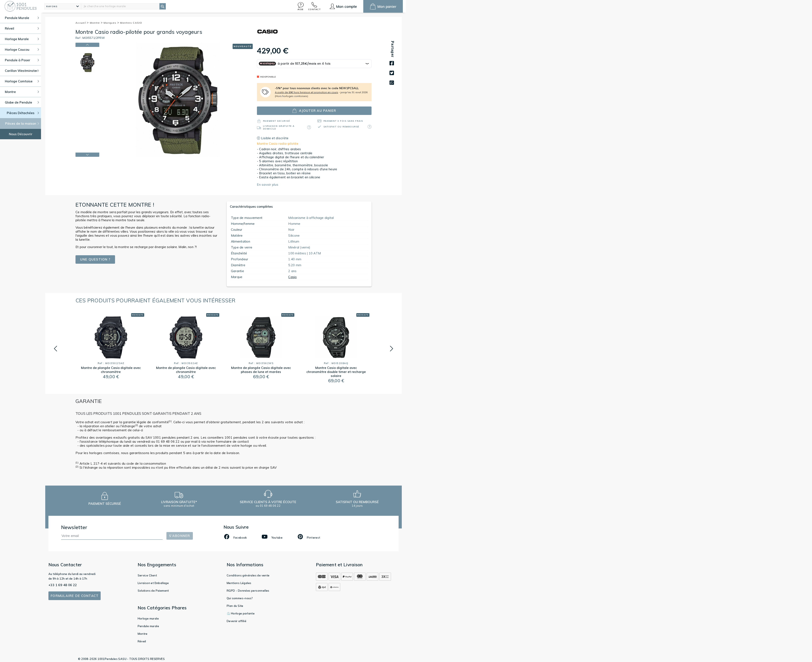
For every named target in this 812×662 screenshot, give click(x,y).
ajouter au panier (317, 111)
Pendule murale (148, 626)
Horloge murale (148, 618)
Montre (95, 22)
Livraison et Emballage (153, 583)
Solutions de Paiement (153, 590)
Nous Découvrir (20, 134)
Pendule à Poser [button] (17, 60)
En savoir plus (267, 185)
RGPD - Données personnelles (248, 590)
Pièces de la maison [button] (20, 123)
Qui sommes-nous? (240, 598)
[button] (300, 6)
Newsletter (74, 527)
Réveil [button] (9, 28)
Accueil (81, 22)
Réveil (142, 641)
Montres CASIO (131, 22)
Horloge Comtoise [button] (19, 81)
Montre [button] (10, 92)
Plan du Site (235, 605)
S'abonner (179, 536)
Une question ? (95, 259)
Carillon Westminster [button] (21, 71)
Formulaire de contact (75, 596)
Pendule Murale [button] (17, 18)
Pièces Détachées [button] (20, 113)
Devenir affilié (236, 621)
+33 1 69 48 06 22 (62, 585)
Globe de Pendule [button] (18, 102)
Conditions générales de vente (248, 575)
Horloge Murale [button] (17, 39)
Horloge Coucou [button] (17, 50)
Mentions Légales (239, 583)
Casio (292, 277)
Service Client (147, 575)
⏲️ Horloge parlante (241, 613)
